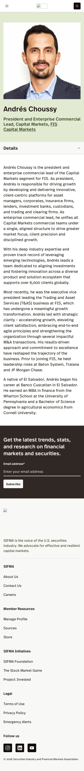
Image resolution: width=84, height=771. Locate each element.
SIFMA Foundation (18, 661)
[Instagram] (7, 748)
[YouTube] (32, 748)
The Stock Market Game (22, 670)
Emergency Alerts (17, 721)
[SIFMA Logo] (42, 521)
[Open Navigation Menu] (6, 6)
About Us (10, 576)
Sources (10, 627)
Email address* (14, 463)
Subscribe (13, 484)
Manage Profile (15, 618)
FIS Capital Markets (30, 126)
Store (7, 636)
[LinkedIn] (20, 748)
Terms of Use (14, 703)
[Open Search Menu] (77, 6)
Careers (9, 594)
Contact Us (12, 585)
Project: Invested (17, 679)
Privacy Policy (14, 712)
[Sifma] (42, 6)
